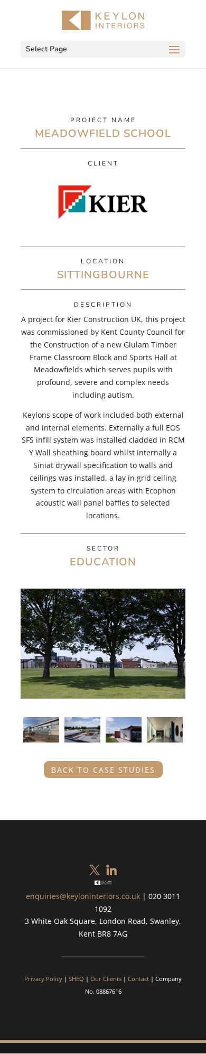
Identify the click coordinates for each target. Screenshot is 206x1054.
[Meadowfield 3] (123, 745)
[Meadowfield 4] (82, 745)
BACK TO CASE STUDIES (103, 770)
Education (103, 562)
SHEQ (76, 979)
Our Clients (105, 979)
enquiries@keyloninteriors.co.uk (83, 896)
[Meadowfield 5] (164, 745)
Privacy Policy (43, 979)
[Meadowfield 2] (41, 745)
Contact (138, 979)
